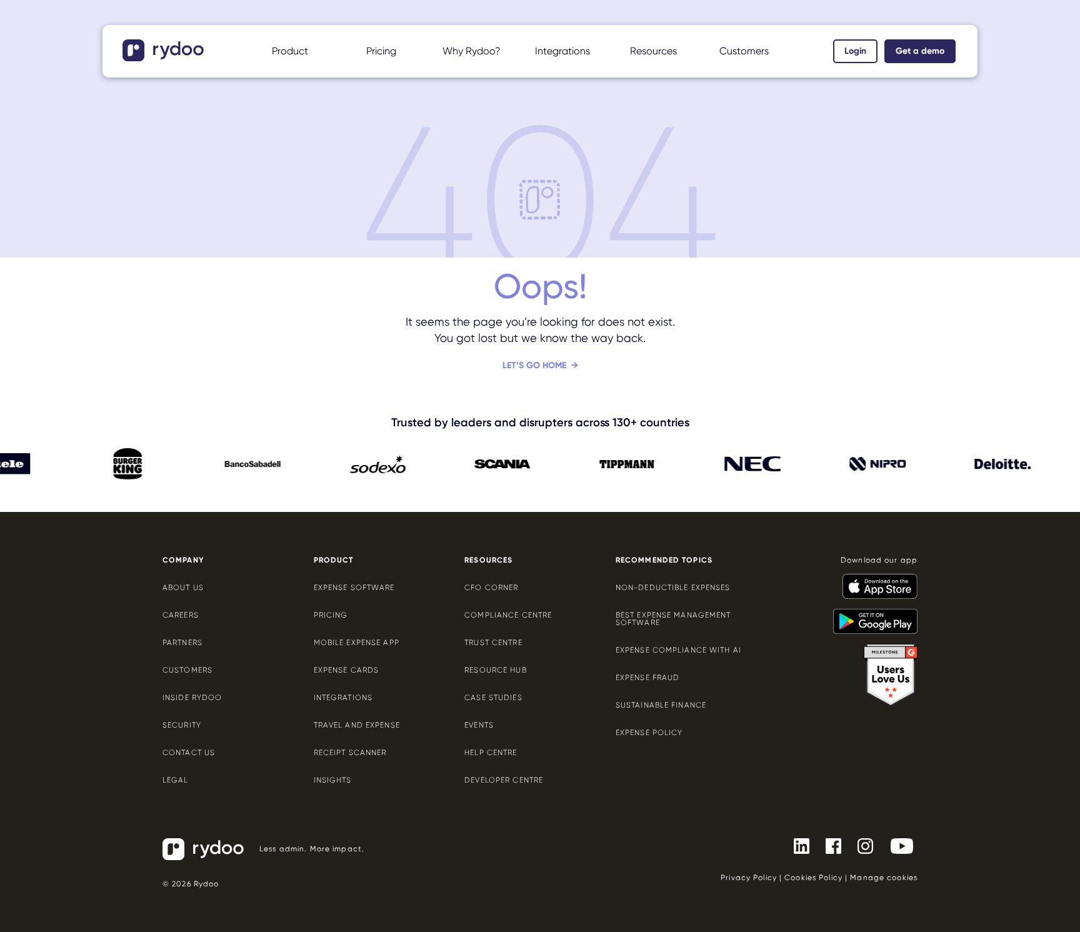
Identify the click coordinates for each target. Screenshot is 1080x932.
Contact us (188, 752)
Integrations (562, 51)
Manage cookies (884, 877)
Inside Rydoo (192, 697)
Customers (744, 51)
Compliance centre (508, 615)
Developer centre (503, 780)
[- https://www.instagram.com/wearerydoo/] (860, 845)
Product (290, 51)
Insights (333, 780)
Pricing (381, 51)
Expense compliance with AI (678, 650)
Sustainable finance (661, 705)
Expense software (354, 587)
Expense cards (346, 670)
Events (479, 725)
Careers (180, 615)
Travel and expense (357, 725)
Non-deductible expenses (673, 587)
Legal (175, 780)
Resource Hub (495, 670)
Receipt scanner (350, 752)
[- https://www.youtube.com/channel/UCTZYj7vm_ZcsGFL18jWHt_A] (897, 845)
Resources (653, 51)
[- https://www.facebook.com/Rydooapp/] (828, 845)
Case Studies (493, 697)
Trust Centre (493, 642)
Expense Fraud (648, 677)
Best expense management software (673, 619)
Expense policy (649, 732)
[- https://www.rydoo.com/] (164, 57)
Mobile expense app (356, 642)
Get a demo (920, 51)
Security (181, 725)
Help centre (490, 752)
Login (855, 51)
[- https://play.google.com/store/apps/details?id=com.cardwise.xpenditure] (870, 615)
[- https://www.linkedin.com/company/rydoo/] (796, 845)
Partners (182, 642)
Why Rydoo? (471, 51)
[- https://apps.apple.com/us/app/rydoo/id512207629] (875, 580)
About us (183, 587)
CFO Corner (491, 587)
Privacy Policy (749, 877)
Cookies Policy (813, 877)
